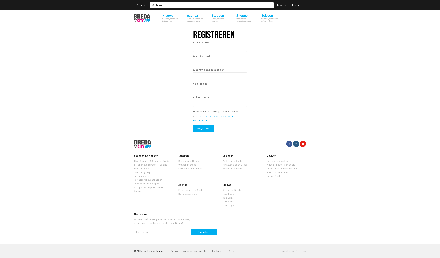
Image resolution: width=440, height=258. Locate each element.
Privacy (174, 251)
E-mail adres (201, 42)
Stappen (183, 155)
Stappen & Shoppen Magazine (150, 164)
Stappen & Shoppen (146, 155)
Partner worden (142, 176)
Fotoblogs (228, 205)
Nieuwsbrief (141, 214)
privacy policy (208, 116)
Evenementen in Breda (190, 190)
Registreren (297, 5)
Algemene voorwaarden (195, 251)
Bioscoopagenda (187, 193)
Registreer (203, 128)
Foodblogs (228, 193)
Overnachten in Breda (190, 168)
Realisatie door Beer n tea (293, 251)
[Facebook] (289, 144)
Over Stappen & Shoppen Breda (151, 160)
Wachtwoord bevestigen (208, 70)
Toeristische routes (278, 172)
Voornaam (200, 83)
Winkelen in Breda (232, 160)
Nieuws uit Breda (232, 190)
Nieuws (227, 184)
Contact (138, 191)
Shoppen (228, 155)
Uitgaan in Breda (187, 164)
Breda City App (142, 168)
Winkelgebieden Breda (235, 164)
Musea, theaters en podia (281, 164)
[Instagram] (296, 144)
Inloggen (281, 5)
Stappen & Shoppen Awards (149, 187)
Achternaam (201, 97)
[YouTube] (303, 144)
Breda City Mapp (143, 172)
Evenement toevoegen (146, 183)
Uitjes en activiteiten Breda (282, 168)
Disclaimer (217, 251)
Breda (140, 5)
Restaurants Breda (188, 160)
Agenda (183, 184)
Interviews (228, 201)
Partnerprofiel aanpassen (148, 179)
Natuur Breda (274, 176)
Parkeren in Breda (232, 168)
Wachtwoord (201, 56)
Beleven (271, 155)
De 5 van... (228, 197)
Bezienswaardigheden (279, 160)
